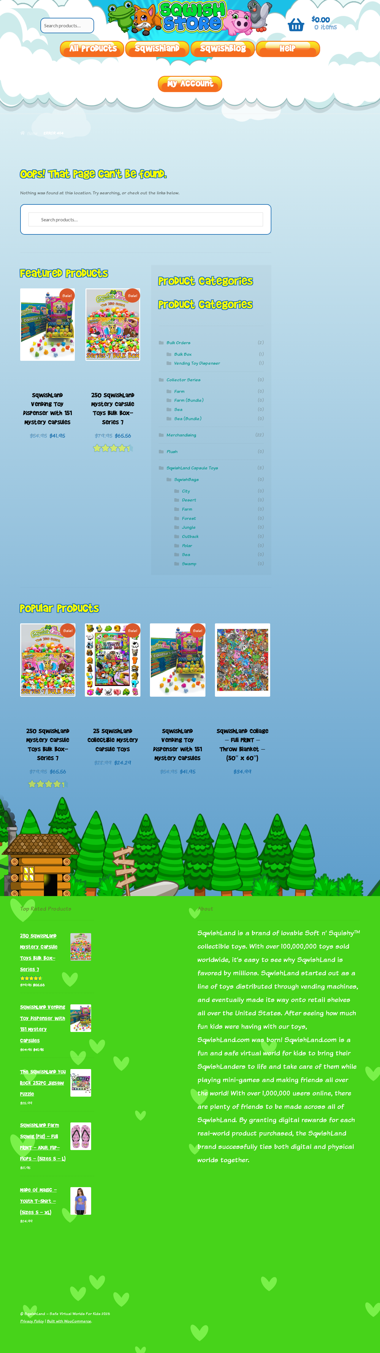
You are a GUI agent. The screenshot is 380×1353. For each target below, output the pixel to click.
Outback (190, 536)
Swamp (189, 563)
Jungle (189, 527)
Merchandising (181, 435)
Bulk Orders (178, 342)
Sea (178, 409)
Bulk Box (182, 354)
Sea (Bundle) (187, 418)
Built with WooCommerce (69, 1321)
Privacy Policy (32, 1321)
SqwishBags (186, 479)
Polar (187, 545)
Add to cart (47, 350)
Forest (189, 518)
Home (32, 133)
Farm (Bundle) (188, 400)
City (186, 491)
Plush (172, 451)
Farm (179, 391)
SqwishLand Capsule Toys (192, 468)
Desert (189, 500)
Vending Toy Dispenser (197, 363)
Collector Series (183, 380)
